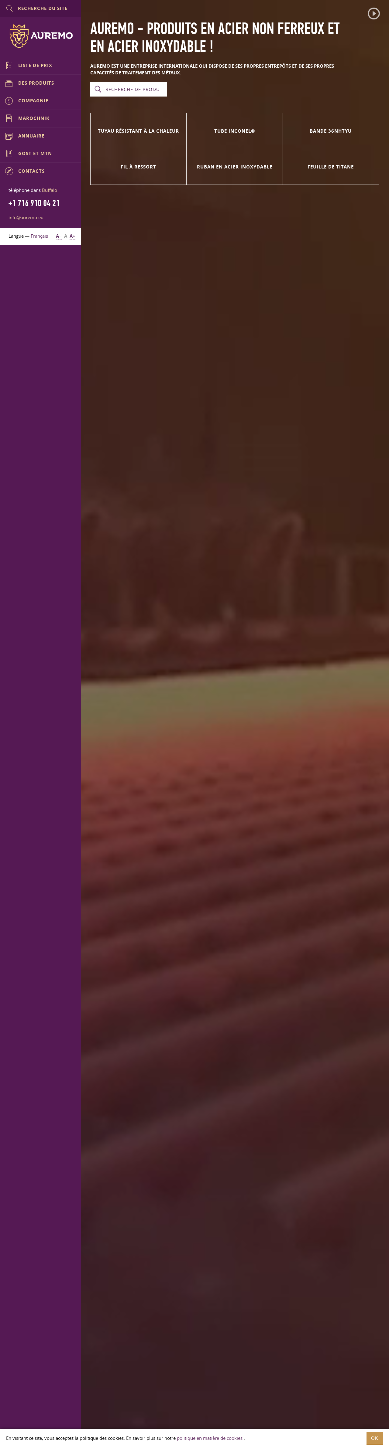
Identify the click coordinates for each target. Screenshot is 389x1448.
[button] (374, 14)
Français (39, 236)
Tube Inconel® (234, 131)
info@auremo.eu (26, 217)
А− (59, 236)
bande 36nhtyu (331, 131)
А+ (72, 236)
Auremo (41, 36)
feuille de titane (331, 167)
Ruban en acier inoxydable (234, 167)
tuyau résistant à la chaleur (138, 131)
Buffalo (49, 190)
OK (374, 1438)
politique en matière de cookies (210, 1438)
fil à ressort (138, 167)
